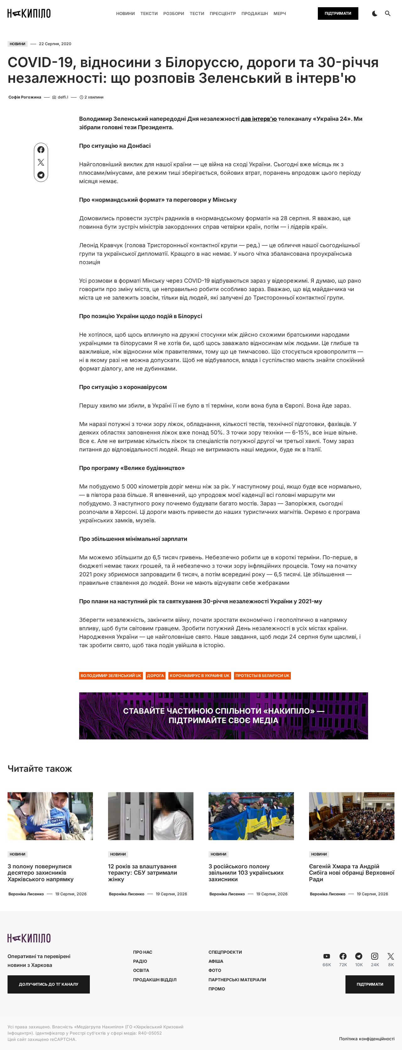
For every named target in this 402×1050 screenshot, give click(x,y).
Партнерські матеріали (237, 979)
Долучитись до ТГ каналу (49, 984)
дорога (155, 675)
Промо (217, 988)
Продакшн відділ (155, 979)
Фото (215, 970)
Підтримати (338, 13)
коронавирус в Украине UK (200, 675)
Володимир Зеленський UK (111, 675)
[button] (374, 13)
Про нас (142, 952)
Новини (17, 44)
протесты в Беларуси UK (263, 675)
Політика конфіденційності (366, 1039)
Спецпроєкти (225, 952)
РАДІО (140, 961)
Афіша (216, 961)
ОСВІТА (141, 970)
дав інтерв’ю (259, 118)
